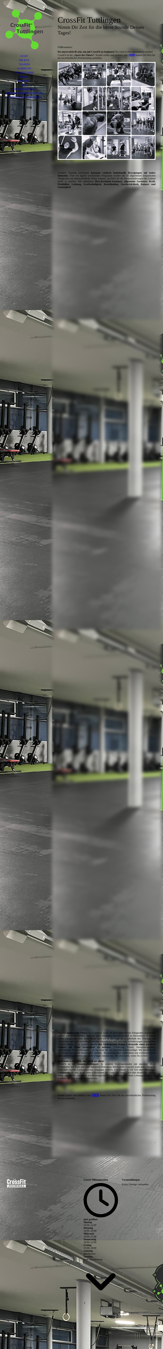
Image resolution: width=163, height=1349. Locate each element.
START (24, 56)
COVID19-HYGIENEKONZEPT (24, 97)
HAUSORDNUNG (24, 89)
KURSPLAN (24, 68)
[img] (24, 29)
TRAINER (24, 64)
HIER (132, 55)
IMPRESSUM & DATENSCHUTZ (24, 93)
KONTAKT (24, 81)
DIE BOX (24, 60)
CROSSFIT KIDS (24, 72)
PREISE (24, 76)
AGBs (24, 85)
